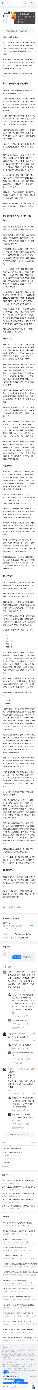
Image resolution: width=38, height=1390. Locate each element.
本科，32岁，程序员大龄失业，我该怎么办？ (17, 1321)
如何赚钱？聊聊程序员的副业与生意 (14, 1247)
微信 (10, 897)
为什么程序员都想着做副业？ (11, 1148)
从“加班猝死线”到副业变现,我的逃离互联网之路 (18, 1313)
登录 (31, 3)
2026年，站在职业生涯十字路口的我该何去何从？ (18, 1330)
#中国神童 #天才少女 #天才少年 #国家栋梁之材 (15, 1368)
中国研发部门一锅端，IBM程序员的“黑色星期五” (18, 1305)
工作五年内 (7, 1155)
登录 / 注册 (16, 957)
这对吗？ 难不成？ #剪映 (9, 1362)
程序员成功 (23, 31)
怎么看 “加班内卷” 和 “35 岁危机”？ (13, 1152)
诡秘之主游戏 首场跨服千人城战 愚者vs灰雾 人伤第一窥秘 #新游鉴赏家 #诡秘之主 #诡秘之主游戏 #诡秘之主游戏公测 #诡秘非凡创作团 (18, 1355)
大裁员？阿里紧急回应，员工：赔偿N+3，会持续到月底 (19, 1289)
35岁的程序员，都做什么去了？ (13, 1256)
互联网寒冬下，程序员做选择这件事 (14, 1280)
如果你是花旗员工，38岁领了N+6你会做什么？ (18, 1297)
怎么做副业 (5, 1162)
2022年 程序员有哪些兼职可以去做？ (15, 1239)
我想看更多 (5, 1166)
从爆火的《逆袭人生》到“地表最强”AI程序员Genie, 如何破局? (17, 1223)
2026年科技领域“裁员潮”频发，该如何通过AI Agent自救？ (20, 1338)
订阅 (31, 925)
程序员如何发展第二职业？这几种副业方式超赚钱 (19, 1231)
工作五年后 (7, 1159)
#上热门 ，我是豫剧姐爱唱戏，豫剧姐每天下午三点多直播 (18, 1360)
